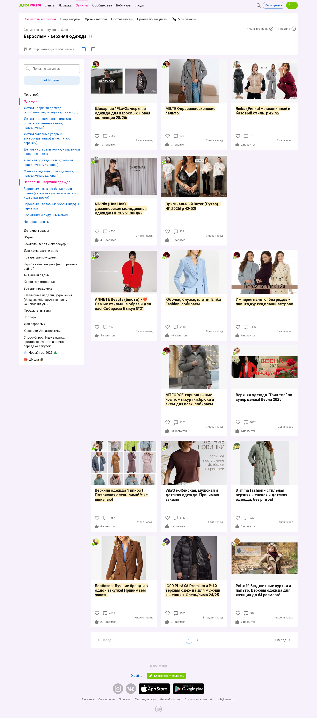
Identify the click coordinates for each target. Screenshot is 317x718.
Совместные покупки (40, 19)
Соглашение (106, 699)
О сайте (136, 676)
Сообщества (102, 5)
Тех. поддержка (145, 699)
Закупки (82, 5)
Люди (139, 5)
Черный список (170, 699)
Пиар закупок (70, 19)
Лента (50, 5)
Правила (124, 699)
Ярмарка (65, 5)
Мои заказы (186, 19)
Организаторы (96, 19)
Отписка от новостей (199, 699)
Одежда (67, 30)
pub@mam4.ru (226, 699)
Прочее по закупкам (152, 19)
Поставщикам (122, 19)
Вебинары (123, 5)
